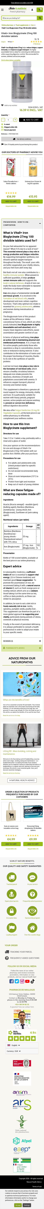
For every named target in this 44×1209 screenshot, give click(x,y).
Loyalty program (11, 935)
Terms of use (37, 1186)
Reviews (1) (8, 641)
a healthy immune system (21, 273)
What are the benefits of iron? (16, 699)
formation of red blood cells (15, 298)
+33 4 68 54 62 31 (22, 1004)
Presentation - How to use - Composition (16, 223)
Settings (27, 1205)
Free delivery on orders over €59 (22, 3)
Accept (18, 1205)
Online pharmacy (7, 25)
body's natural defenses (13, 283)
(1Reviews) (36, 44)
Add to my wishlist (10, 105)
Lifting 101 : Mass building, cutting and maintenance (19, 752)
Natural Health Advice (23, 780)
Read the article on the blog (11, 715)
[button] (3, 9)
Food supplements (22, 25)
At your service (32, 884)
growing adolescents (23, 306)
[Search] (40, 18)
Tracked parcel (11, 884)
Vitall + (3, 42)
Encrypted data (11, 918)
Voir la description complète (10, 60)
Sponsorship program (32, 918)
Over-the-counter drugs (32, 935)
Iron (32, 25)
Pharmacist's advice (15, 648)
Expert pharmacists (11, 901)
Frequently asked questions (32, 901)
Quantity (4, 115)
